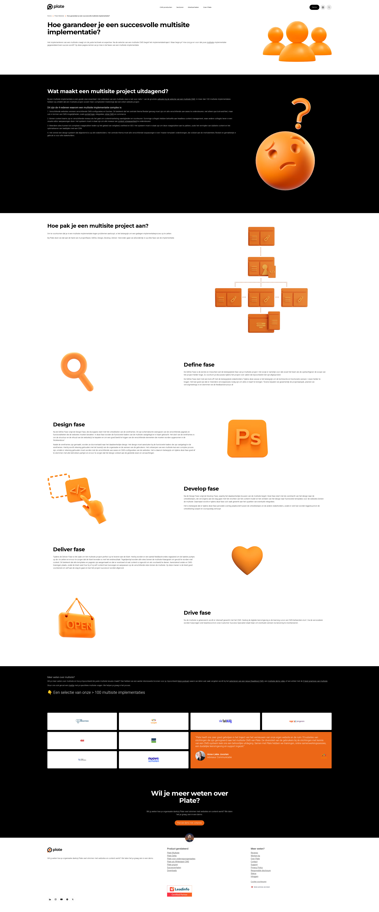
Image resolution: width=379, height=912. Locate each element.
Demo (314, 7)
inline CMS (109, 114)
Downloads (172, 870)
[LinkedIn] (50, 899)
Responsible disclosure (261, 870)
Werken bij (255, 856)
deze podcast (183, 681)
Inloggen (254, 876)
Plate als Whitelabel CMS (178, 861)
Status (253, 873)
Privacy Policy (257, 867)
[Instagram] (55, 899)
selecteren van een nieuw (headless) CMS (246, 681)
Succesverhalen (174, 867)
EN (321, 11)
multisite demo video (276, 681)
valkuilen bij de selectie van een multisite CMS (176, 99)
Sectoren (179, 7)
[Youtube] (61, 899)
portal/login (90, 114)
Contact (254, 861)
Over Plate (207, 7)
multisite (210, 42)
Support (254, 864)
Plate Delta (172, 856)
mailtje (71, 685)
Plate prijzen (172, 864)
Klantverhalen (193, 7)
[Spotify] (67, 899)
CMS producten (166, 7)
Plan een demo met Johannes (189, 823)
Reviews (254, 853)
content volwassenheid (127, 121)
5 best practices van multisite (315, 681)
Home (49, 16)
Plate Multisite (59, 16)
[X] (72, 899)
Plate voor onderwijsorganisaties (181, 858)
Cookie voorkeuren (258, 881)
